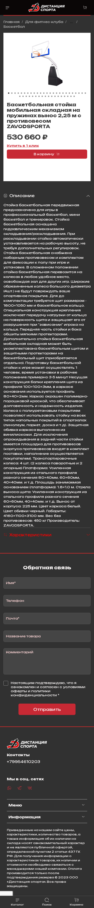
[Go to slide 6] (24, 93)
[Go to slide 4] (18, 93)
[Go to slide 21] (72, 93)
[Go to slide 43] (74, 96)
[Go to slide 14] (50, 93)
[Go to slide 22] (75, 93)
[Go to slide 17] (59, 93)
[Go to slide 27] (23, 96)
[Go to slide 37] (55, 96)
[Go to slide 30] (32, 96)
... (71, 22)
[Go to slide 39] (61, 96)
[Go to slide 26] (20, 96)
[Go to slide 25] (85, 93)
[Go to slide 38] (58, 96)
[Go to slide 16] (56, 93)
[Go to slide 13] (47, 93)
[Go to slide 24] (82, 93)
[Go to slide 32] (39, 96)
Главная (11, 22)
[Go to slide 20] (69, 93)
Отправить (47, 709)
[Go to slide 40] (64, 96)
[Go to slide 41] (67, 96)
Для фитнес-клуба (44, 22)
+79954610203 (23, 762)
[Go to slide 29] (29, 96)
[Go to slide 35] (48, 96)
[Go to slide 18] (63, 93)
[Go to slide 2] (12, 93)
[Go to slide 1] (8, 93)
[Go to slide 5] (21, 93)
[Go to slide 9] (34, 93)
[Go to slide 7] (28, 93)
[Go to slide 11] (40, 93)
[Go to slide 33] (42, 96)
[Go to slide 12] (43, 93)
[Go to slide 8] (31, 93)
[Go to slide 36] (51, 96)
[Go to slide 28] (26, 96)
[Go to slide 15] (53, 93)
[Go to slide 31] (36, 96)
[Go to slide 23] (79, 93)
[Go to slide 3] (15, 93)
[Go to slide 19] (66, 93)
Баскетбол (14, 26)
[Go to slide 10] (37, 93)
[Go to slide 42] (71, 96)
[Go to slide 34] (45, 96)
